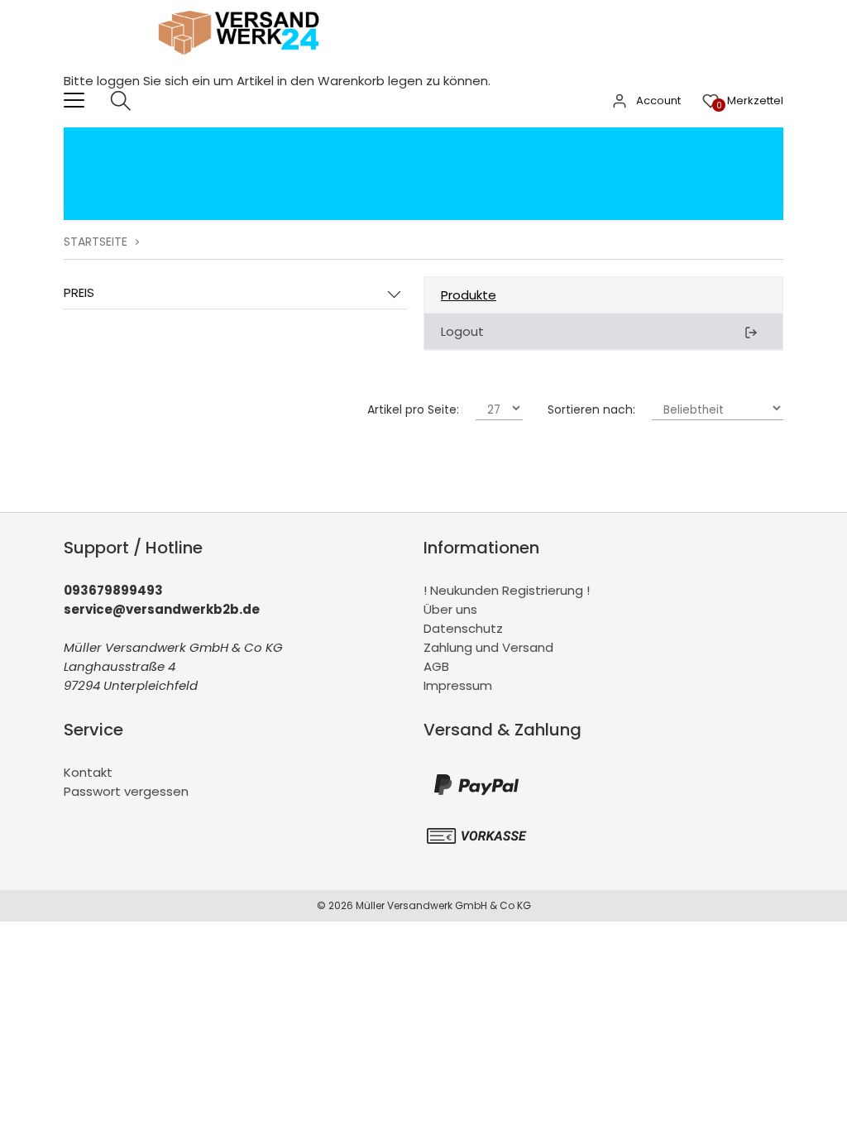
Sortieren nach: (591, 409)
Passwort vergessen (126, 791)
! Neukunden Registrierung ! (507, 590)
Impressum (458, 685)
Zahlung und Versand (488, 647)
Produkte (468, 295)
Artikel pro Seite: (413, 409)
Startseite (95, 241)
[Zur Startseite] (243, 61)
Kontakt (88, 772)
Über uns (450, 609)
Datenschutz (463, 628)
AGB (436, 666)
